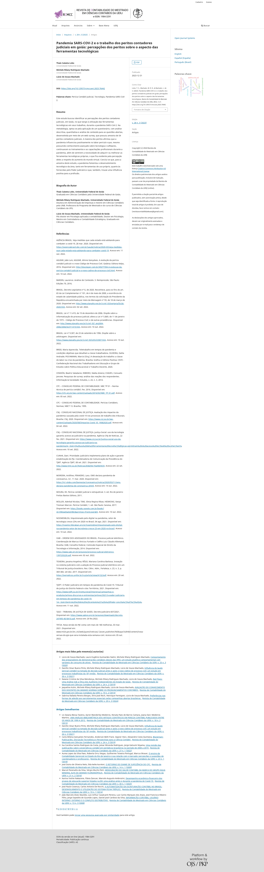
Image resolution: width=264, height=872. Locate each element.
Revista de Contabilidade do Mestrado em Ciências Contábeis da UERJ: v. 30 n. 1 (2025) (113, 782)
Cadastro (199, 2)
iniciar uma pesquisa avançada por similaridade (97, 815)
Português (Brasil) (183, 62)
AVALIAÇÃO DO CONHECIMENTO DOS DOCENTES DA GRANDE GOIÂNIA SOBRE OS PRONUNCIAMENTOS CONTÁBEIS (113, 688)
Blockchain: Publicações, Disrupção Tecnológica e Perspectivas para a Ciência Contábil (112, 738)
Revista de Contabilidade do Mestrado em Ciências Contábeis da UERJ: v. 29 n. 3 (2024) (113, 699)
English (178, 54)
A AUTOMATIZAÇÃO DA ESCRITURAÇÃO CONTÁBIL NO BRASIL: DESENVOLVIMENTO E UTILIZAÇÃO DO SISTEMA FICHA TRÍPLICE (112, 788)
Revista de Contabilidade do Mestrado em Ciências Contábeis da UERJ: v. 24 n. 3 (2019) (110, 741)
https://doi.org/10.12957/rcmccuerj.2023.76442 (83, 88)
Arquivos (65, 25)
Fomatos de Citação (142, 109)
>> (77, 809)
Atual (54, 25)
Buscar (206, 25)
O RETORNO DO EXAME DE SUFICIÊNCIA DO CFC (128, 764)
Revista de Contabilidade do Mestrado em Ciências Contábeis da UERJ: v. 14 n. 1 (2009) (111, 765)
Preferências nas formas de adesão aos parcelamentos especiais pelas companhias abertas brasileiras (113, 697)
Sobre (90, 25)
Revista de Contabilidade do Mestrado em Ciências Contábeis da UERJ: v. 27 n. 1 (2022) (111, 749)
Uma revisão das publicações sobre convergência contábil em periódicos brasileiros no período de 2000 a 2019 (111, 746)
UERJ (116, 25)
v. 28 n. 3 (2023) (81, 34)
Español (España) (183, 58)
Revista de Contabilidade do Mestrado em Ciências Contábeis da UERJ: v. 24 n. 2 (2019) (110, 683)
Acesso (209, 2)
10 (72, 809)
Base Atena (104, 25)
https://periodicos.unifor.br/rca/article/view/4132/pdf (81, 575)
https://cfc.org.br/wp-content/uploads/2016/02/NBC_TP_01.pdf (85, 393)
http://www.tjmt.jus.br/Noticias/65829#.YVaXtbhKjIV (80, 465)
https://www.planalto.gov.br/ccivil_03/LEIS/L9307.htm (81, 340)
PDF (138, 62)
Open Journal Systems (185, 38)
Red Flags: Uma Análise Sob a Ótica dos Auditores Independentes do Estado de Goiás (112, 680)
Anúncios (78, 25)
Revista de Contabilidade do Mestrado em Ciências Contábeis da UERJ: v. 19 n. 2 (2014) (114, 691)
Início (58, 34)
